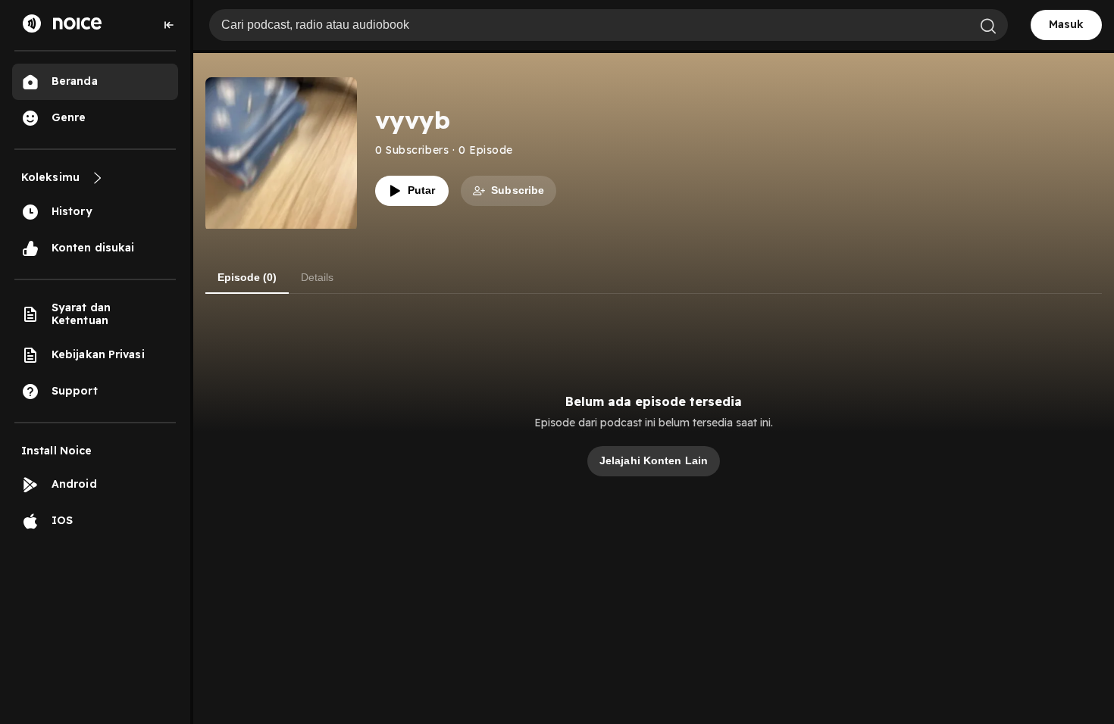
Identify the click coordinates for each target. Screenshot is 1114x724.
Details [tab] (317, 277)
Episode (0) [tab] (247, 277)
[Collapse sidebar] (169, 25)
